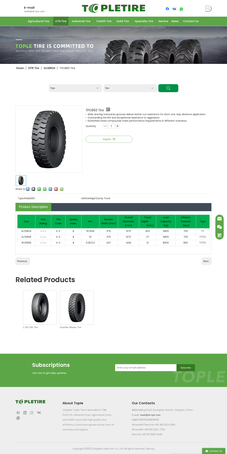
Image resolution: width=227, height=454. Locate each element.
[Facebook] (167, 9)
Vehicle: (85, 198)
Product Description (33, 207)
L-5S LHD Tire (30, 327)
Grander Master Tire (70, 327)
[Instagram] (31, 412)
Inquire (107, 139)
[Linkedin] (25, 412)
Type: (21, 198)
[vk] (174, 9)
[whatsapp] (181, 9)
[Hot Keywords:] (209, 9)
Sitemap (150, 448)
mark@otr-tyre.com (34, 11)
